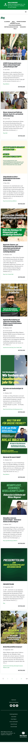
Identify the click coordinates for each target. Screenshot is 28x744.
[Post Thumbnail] (14, 46)
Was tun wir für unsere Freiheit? (12, 457)
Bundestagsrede (21, 21)
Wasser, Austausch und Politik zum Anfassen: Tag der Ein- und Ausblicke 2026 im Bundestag (13, 114)
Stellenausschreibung (15, 25)
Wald (15, 28)
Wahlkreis (23, 27)
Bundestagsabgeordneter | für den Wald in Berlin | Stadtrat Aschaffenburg (16, 6)
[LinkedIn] (14, 705)
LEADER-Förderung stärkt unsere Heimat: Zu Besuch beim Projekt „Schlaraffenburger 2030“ (12, 65)
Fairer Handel (8, 274)
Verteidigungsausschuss (11, 27)
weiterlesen (21, 87)
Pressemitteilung (15, 23)
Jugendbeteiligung (9, 540)
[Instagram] (17, 705)
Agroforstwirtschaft (7, 347)
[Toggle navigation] (25, 12)
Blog (13, 21)
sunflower (11, 733)
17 (21, 678)
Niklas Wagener (13, 2)
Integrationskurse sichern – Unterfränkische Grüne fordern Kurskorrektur (11, 178)
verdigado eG (9, 734)
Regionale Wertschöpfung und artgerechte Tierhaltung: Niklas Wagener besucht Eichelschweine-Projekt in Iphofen (12, 322)
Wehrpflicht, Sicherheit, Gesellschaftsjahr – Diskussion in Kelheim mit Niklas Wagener (12, 519)
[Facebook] (11, 705)
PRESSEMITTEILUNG (8, 584)
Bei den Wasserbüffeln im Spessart (12, 647)
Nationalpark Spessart (18, 665)
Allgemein (7, 21)
